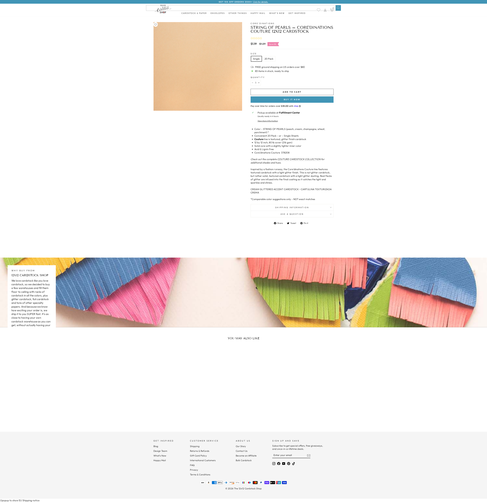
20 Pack (269, 58)
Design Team (160, 450)
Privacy (194, 469)
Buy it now (292, 99)
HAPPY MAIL (258, 13)
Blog (155, 446)
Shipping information (292, 207)
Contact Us (242, 450)
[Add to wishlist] (155, 24)
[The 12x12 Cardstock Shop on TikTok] (293, 463)
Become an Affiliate (246, 455)
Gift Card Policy (198, 455)
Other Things (238, 13)
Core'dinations (263, 23)
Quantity (258, 77)
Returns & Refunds (199, 450)
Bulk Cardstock (244, 460)
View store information (268, 121)
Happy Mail (159, 460)
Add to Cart (178, 416)
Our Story (241, 446)
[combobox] (243, 8)
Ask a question (292, 214)
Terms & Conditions (200, 474)
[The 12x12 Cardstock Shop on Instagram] (273, 463)
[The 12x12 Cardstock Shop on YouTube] (283, 463)
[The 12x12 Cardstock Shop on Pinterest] (288, 463)
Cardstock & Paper (194, 13)
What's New (277, 13)
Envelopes (218, 13)
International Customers (203, 460)
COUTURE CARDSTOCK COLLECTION (298, 159)
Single (256, 58)
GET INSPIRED (297, 13)
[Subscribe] (308, 455)
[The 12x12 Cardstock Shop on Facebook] (278, 463)
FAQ (192, 465)
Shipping (194, 446)
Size (254, 53)
